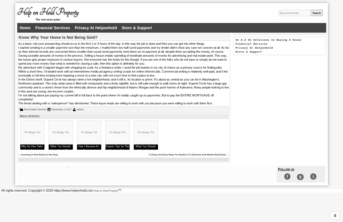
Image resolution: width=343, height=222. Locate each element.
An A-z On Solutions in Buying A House (268, 40)
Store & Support (137, 28)
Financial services (52, 28)
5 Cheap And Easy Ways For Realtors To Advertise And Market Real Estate (189, 154)
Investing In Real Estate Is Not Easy (38, 154)
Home (25, 28)
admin (80, 109)
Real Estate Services (35, 109)
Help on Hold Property (48, 12)
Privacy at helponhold (96, 28)
